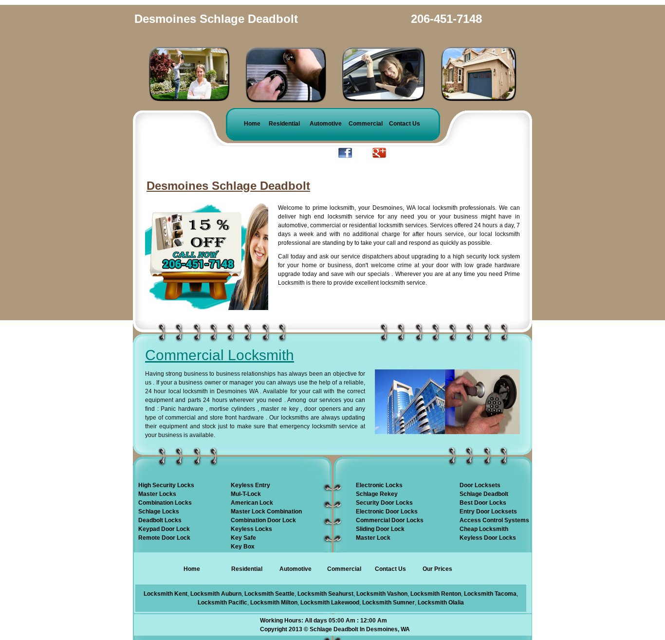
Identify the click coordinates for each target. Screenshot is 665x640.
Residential (284, 123)
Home (252, 123)
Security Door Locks (384, 502)
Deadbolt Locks (160, 520)
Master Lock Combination (266, 511)
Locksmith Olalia (441, 602)
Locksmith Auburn (215, 593)
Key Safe (243, 537)
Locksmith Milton (273, 602)
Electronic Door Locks (387, 511)
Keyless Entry (250, 485)
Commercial (366, 123)
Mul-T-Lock (246, 494)
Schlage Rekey (377, 494)
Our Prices (437, 569)
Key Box (243, 546)
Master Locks (157, 494)
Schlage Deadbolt (484, 494)
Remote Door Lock (164, 537)
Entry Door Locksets (488, 511)
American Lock (252, 502)
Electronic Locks (379, 485)
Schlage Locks (158, 511)
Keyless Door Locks (488, 537)
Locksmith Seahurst (325, 593)
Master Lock (373, 537)
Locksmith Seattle (269, 593)
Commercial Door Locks (390, 520)
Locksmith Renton (435, 593)
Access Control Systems (494, 520)
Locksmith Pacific (222, 602)
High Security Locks (166, 485)
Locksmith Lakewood (329, 602)
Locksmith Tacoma (490, 593)
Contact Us (404, 123)
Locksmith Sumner (388, 602)
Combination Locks (165, 502)
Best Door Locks (483, 502)
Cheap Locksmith (484, 529)
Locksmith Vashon (381, 593)
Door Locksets (480, 485)
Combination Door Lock (263, 520)
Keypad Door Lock (164, 529)
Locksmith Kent (165, 593)
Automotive (326, 123)
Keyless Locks (251, 529)
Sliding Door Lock (380, 529)
